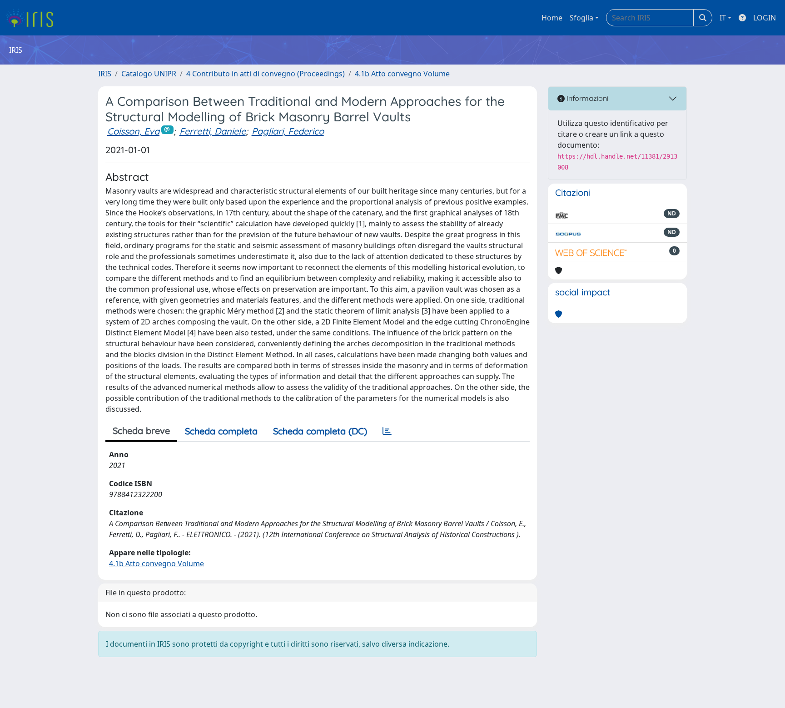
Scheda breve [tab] (141, 430)
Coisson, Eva (133, 131)
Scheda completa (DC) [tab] (320, 431)
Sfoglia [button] (581, 18)
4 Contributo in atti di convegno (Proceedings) (265, 74)
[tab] (387, 431)
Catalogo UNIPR (148, 74)
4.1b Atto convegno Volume (402, 74)
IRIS (104, 74)
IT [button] (723, 18)
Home (552, 18)
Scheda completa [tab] (221, 431)
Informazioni (586, 98)
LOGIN (764, 18)
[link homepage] (32, 18)
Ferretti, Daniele (212, 131)
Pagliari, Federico (288, 131)
